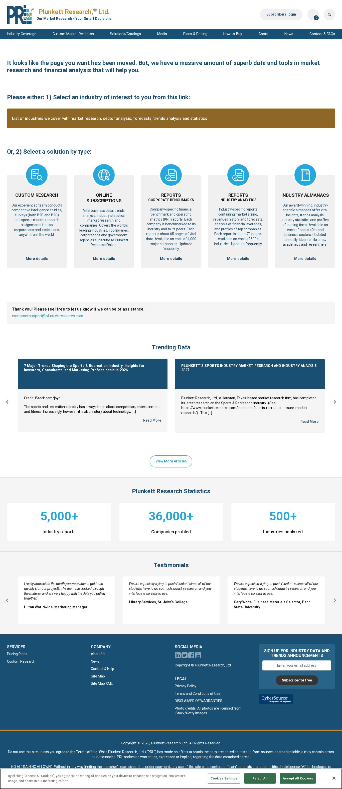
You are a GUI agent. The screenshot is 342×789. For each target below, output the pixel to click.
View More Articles (171, 461)
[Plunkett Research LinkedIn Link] (178, 656)
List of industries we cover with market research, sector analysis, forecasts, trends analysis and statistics (109, 118)
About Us (98, 654)
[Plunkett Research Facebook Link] (191, 656)
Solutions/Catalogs (125, 34)
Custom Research (21, 661)
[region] (171, 778)
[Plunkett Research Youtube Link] (198, 656)
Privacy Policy (185, 686)
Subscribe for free (297, 680)
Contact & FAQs (322, 34)
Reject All (260, 778)
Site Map (98, 676)
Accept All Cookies (298, 778)
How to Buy (232, 34)
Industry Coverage (21, 34)
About (263, 34)
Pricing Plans (17, 654)
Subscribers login (281, 14)
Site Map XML (102, 683)
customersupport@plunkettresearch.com (47, 316)
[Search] (329, 14)
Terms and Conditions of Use (197, 694)
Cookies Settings (224, 778)
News (288, 34)
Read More (152, 420)
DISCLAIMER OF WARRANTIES (198, 701)
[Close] (333, 778)
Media (162, 34)
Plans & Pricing (195, 34)
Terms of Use (86, 752)
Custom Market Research (73, 34)
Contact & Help (102, 669)
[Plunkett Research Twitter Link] (185, 656)
